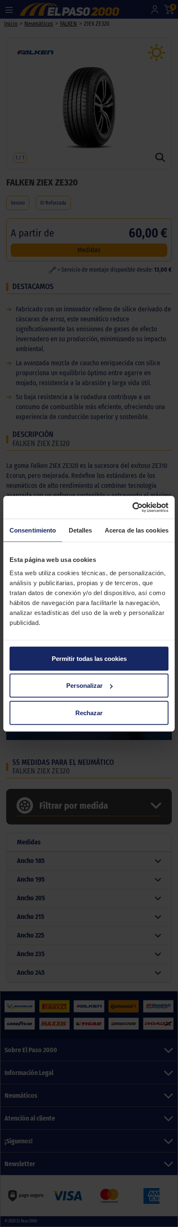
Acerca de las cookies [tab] (136, 530)
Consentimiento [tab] (33, 530)
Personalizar (84, 685)
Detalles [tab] (80, 530)
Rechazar (89, 712)
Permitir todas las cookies (89, 658)
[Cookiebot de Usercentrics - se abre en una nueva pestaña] (132, 507)
